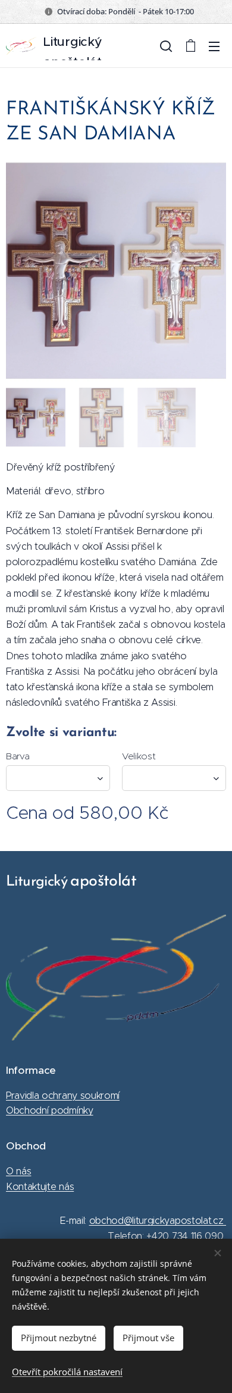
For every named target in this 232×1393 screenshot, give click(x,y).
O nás (18, 1171)
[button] (166, 46)
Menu (214, 46)
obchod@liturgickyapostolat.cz (157, 1220)
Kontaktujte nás (40, 1186)
